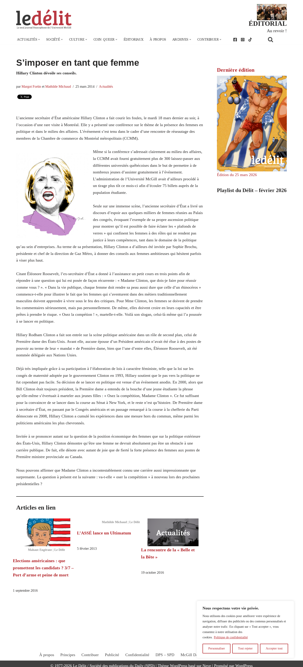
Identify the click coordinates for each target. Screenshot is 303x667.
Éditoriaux (134, 39)
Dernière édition (235, 70)
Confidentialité (137, 655)
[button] (39, 39)
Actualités (106, 87)
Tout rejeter (245, 648)
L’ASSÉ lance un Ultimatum (104, 532)
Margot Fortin (31, 87)
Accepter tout (274, 648)
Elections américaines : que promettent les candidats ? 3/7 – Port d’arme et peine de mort (43, 567)
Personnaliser (216, 648)
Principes (67, 655)
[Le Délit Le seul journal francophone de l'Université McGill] (44, 19)
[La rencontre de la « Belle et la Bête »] (173, 532)
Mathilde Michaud (58, 87)
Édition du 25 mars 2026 (237, 175)
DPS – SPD (164, 655)
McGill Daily (191, 655)
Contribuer (90, 655)
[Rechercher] (276, 39)
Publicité (112, 655)
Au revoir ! (277, 30)
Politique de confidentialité (231, 637)
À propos (158, 39)
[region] (245, 629)
